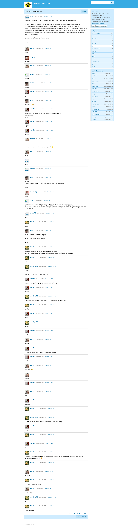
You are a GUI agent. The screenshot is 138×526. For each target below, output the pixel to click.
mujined (32, 160)
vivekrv (32, 83)
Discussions (37, 3)
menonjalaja (33, 192)
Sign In (48, 3)
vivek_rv (94, 116)
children (94, 59)
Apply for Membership (101, 26)
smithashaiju (95, 104)
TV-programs (95, 61)
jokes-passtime (96, 48)
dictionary (94, 38)
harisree (94, 43)
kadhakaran (95, 86)
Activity (43, 3)
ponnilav (32, 91)
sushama (94, 111)
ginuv (93, 83)
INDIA (93, 66)
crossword (94, 41)
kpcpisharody (95, 91)
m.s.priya (33, 57)
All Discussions (96, 33)
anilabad (94, 76)
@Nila (26, 143)
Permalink (46, 16)
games (84, 11)
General (94, 35)
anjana (32, 74)
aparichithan (95, 81)
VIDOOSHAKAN (96, 114)
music (93, 53)
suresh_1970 (34, 221)
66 (85, 513)
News (93, 56)
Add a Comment (81, 516)
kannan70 (33, 213)
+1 (49, 16)
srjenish (32, 48)
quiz (93, 64)
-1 (51, 16)
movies (94, 51)
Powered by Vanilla (29, 524)
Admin (32, 16)
